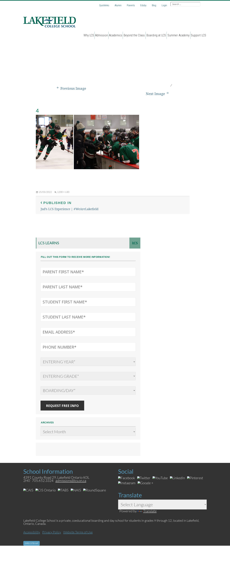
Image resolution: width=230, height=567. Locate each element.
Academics (115, 35)
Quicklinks (104, 5)
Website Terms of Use (78, 532)
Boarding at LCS (156, 35)
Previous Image (73, 88)
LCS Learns (48, 243)
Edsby (143, 5)
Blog (154, 5)
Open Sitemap (31, 543)
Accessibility (31, 532)
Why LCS (89, 35)
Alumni (118, 5)
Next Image (155, 93)
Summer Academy (178, 35)
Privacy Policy (51, 532)
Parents (131, 5)
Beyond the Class (134, 35)
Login (164, 5)
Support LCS (198, 35)
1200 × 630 (63, 191)
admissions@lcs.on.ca (70, 480)
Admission (101, 35)
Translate (150, 511)
